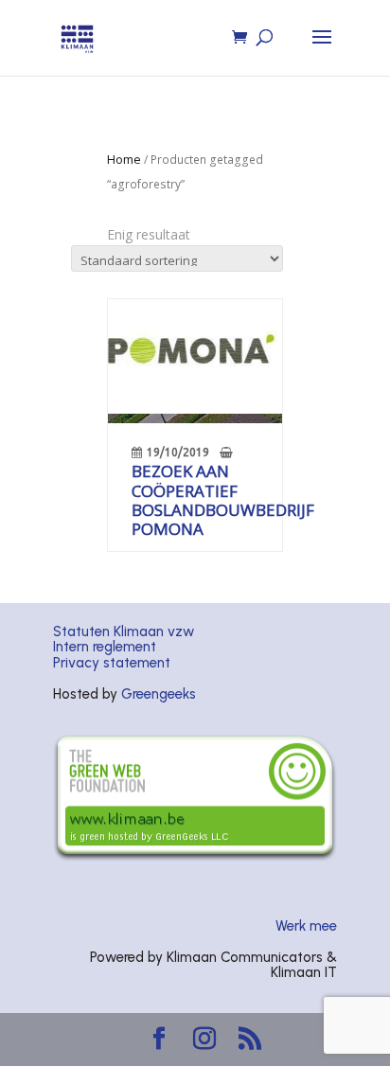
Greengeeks (158, 693)
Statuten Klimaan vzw (123, 631)
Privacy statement (111, 662)
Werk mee (306, 925)
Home (124, 159)
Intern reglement (104, 646)
